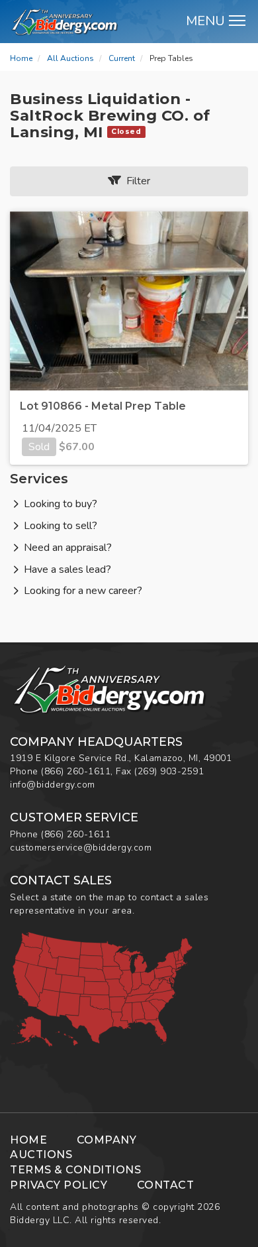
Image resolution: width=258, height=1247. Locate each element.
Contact (165, 1185)
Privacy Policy (58, 1185)
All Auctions (70, 58)
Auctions (41, 1154)
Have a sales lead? (67, 569)
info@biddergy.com (52, 784)
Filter (135, 181)
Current (121, 58)
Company (107, 1140)
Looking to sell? (60, 525)
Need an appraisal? (68, 547)
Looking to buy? (60, 504)
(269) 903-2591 (169, 771)
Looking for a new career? (83, 590)
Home (21, 58)
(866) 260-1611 (75, 771)
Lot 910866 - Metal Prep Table (103, 406)
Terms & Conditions (75, 1169)
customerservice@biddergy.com (80, 847)
